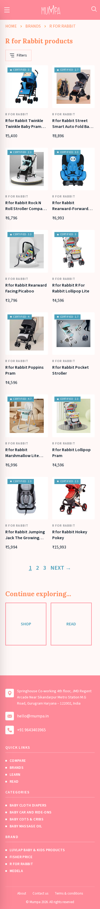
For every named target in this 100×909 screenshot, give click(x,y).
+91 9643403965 (31, 730)
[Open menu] (7, 9)
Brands (33, 26)
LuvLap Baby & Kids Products (37, 850)
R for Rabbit (21, 864)
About (21, 893)
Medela (16, 871)
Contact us (40, 893)
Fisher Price (21, 857)
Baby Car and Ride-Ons (30, 812)
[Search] (94, 9)
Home (11, 26)
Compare (18, 760)
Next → (60, 568)
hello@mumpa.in (33, 716)
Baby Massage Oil (26, 826)
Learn (15, 774)
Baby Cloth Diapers (28, 805)
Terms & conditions (69, 893)
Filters (22, 55)
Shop (26, 624)
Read (71, 624)
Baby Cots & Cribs (26, 819)
